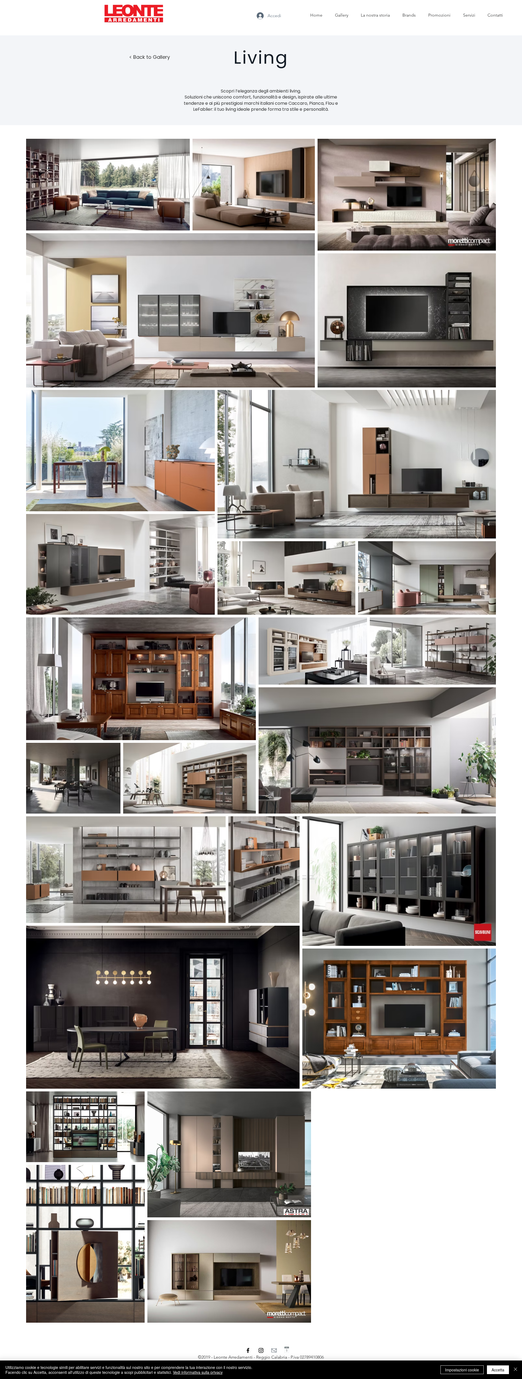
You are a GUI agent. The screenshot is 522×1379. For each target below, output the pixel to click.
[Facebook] (248, 1350)
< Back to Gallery (149, 57)
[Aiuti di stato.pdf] (286, 1350)
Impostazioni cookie (462, 1369)
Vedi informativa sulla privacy (198, 1372)
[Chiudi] (515, 1370)
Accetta (498, 1369)
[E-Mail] (274, 1350)
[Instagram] (261, 1350)
